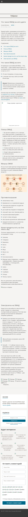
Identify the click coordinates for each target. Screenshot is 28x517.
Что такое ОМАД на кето (11, 46)
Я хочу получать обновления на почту (14, 499)
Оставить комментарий (14, 503)
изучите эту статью (8, 94)
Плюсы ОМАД (8, 49)
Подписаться (14, 420)
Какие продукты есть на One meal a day (15, 56)
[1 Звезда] (4, 379)
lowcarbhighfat (5, 99)
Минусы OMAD (8, 51)
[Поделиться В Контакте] (16, 391)
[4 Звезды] (4, 381)
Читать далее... (7, 405)
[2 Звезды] (11, 379)
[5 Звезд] (11, 381)
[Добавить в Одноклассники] (10, 391)
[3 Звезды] (18, 379)
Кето (12, 25)
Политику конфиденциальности (16, 424)
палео (21, 98)
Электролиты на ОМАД (10, 58)
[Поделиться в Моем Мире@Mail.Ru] (8, 391)
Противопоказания (9, 54)
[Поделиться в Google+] (5, 391)
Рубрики (14, 16)
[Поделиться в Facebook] (2, 391)
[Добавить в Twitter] (13, 391)
